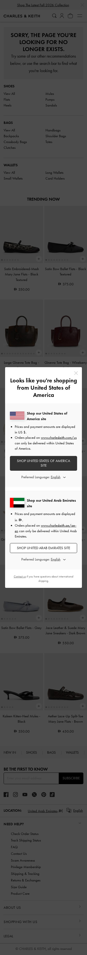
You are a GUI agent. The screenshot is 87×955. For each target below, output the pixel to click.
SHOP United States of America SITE (43, 463)
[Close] (76, 373)
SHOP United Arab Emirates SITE (43, 548)
